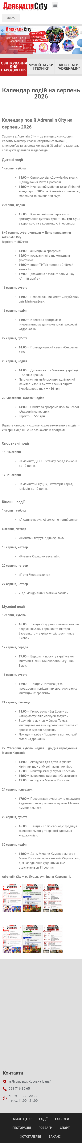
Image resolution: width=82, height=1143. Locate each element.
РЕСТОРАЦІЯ (21, 1128)
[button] (55, 5)
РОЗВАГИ (45, 1128)
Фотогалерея (30, 1136)
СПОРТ (65, 1128)
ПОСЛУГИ (62, 1119)
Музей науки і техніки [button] (41, 66)
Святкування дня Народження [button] (14, 66)
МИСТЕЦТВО (22, 1119)
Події (43, 1119)
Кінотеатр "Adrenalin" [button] (68, 66)
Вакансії (56, 1136)
